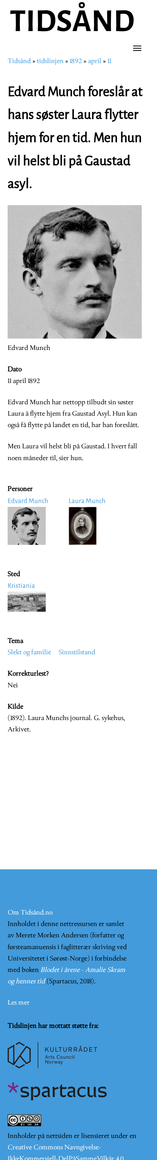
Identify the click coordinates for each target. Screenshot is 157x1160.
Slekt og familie (29, 652)
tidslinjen (50, 61)
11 (109, 61)
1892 (76, 61)
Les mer (19, 1002)
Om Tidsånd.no (30, 912)
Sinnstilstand (77, 652)
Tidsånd (19, 61)
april (94, 61)
